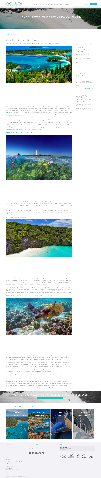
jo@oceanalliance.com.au (11, 465)
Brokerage (51, 4)
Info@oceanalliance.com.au (65, 448)
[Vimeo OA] (39, 453)
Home (7, 446)
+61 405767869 (63, 449)
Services (59, 4)
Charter (35, 4)
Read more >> (89, 65)
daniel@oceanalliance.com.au (12, 469)
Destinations (43, 4)
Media (73, 4)
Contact (93, 4)
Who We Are (67, 4)
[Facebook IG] (33, 453)
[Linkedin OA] (36, 453)
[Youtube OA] (43, 453)
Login (86, 4)
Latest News (33, 444)
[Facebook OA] (30, 453)
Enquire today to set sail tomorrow (49, 398)
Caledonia (65, 203)
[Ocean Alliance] (13, 4)
